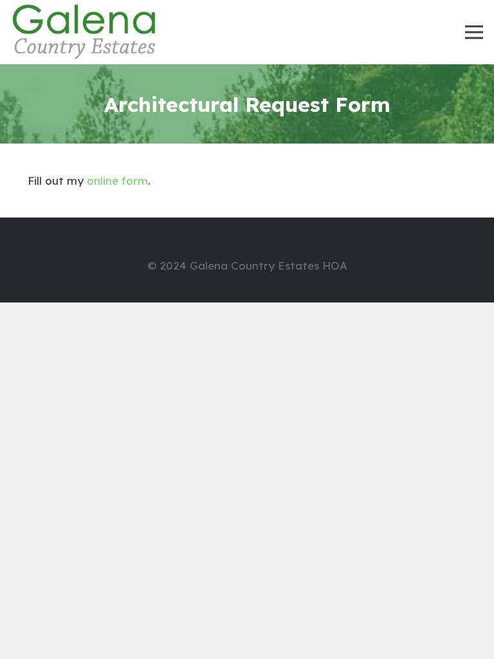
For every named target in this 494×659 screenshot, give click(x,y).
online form (117, 180)
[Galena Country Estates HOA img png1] (84, 32)
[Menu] (473, 32)
